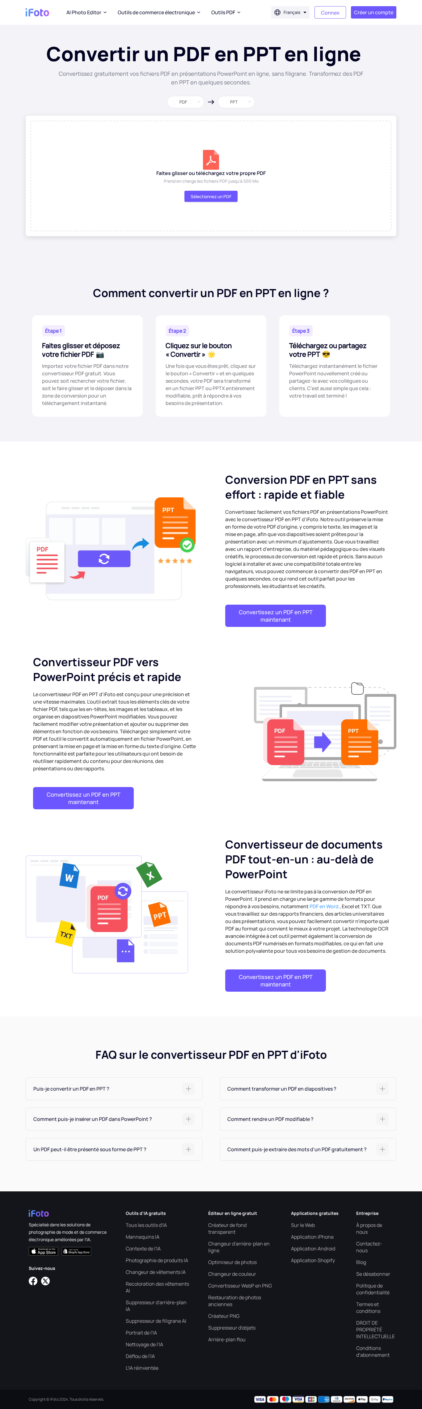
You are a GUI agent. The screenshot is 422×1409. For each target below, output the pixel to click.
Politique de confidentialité (373, 1289)
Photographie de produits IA (157, 1260)
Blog (361, 1262)
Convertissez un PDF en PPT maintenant (276, 615)
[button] (114, 1089)
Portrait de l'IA (141, 1332)
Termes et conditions (368, 1307)
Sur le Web (303, 1225)
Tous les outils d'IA (146, 1225)
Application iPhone (312, 1236)
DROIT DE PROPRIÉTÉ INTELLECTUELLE (375, 1329)
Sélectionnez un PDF (211, 196)
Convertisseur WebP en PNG (240, 1285)
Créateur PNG (223, 1316)
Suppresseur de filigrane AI (156, 1320)
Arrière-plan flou (227, 1339)
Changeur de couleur (232, 1274)
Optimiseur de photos (232, 1262)
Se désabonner (373, 1274)
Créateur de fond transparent (227, 1228)
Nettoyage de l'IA (144, 1344)
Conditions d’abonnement (373, 1351)
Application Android (313, 1248)
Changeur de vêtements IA (156, 1272)
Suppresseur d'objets (231, 1327)
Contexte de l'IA (143, 1248)
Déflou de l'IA (140, 1356)
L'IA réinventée (142, 1367)
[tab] (114, 1089)
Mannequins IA (142, 1236)
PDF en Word (324, 906)
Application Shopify (313, 1260)
